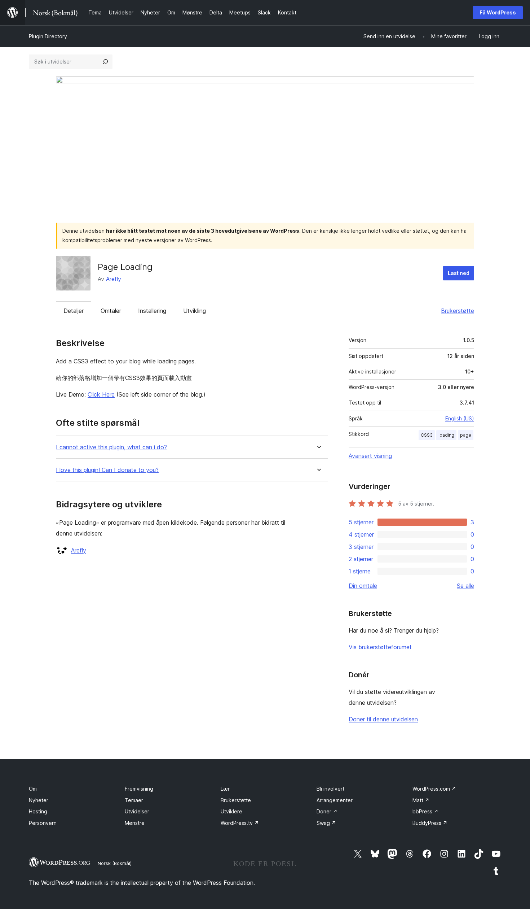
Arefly (113, 279)
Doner (327, 811)
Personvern (43, 823)
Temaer (134, 800)
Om (33, 789)
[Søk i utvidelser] (105, 61)
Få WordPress (498, 12)
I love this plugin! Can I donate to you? (107, 470)
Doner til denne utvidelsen (383, 719)
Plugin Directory (48, 36)
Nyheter (38, 800)
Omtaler (111, 310)
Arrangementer (335, 800)
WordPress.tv (240, 823)
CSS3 (427, 435)
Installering (152, 310)
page (465, 435)
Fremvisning (139, 789)
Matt (420, 800)
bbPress (425, 811)
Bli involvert (330, 789)
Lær (225, 789)
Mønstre (135, 823)
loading (446, 435)
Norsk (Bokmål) (115, 863)
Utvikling (194, 310)
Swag (326, 823)
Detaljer (73, 310)
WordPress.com (434, 789)
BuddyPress (429, 823)
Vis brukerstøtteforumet (380, 647)
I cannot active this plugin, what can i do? (111, 447)
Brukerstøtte (457, 310)
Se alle (465, 585)
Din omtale (363, 585)
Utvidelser (137, 811)
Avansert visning (370, 455)
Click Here (101, 394)
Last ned (458, 273)
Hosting (38, 811)
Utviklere (231, 811)
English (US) (459, 418)
